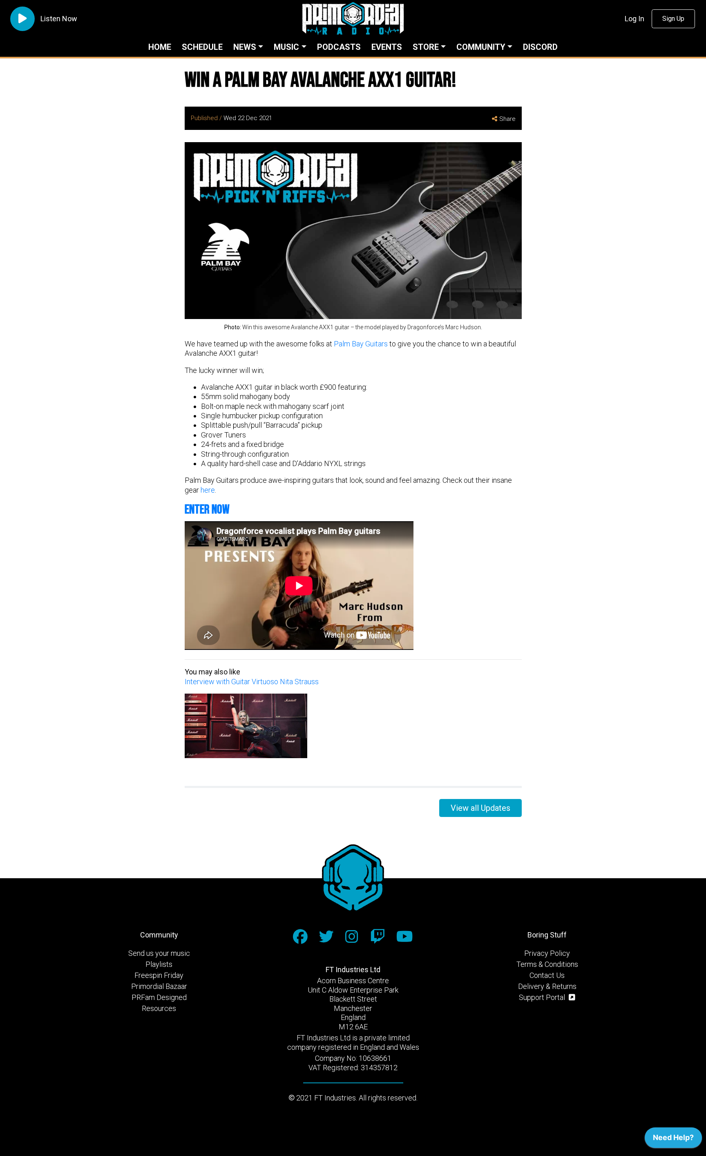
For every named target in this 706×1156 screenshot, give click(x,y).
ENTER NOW (207, 509)
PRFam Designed (159, 997)
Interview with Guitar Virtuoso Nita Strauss (252, 681)
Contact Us (547, 975)
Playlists (158, 964)
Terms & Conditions (547, 964)
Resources (159, 1008)
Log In (634, 18)
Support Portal (543, 997)
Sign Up (673, 18)
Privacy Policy (547, 953)
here (208, 490)
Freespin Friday (158, 975)
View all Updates (480, 808)
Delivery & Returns (547, 986)
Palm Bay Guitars (361, 343)
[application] (673, 1139)
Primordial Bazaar (159, 986)
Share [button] (507, 119)
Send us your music (159, 953)
